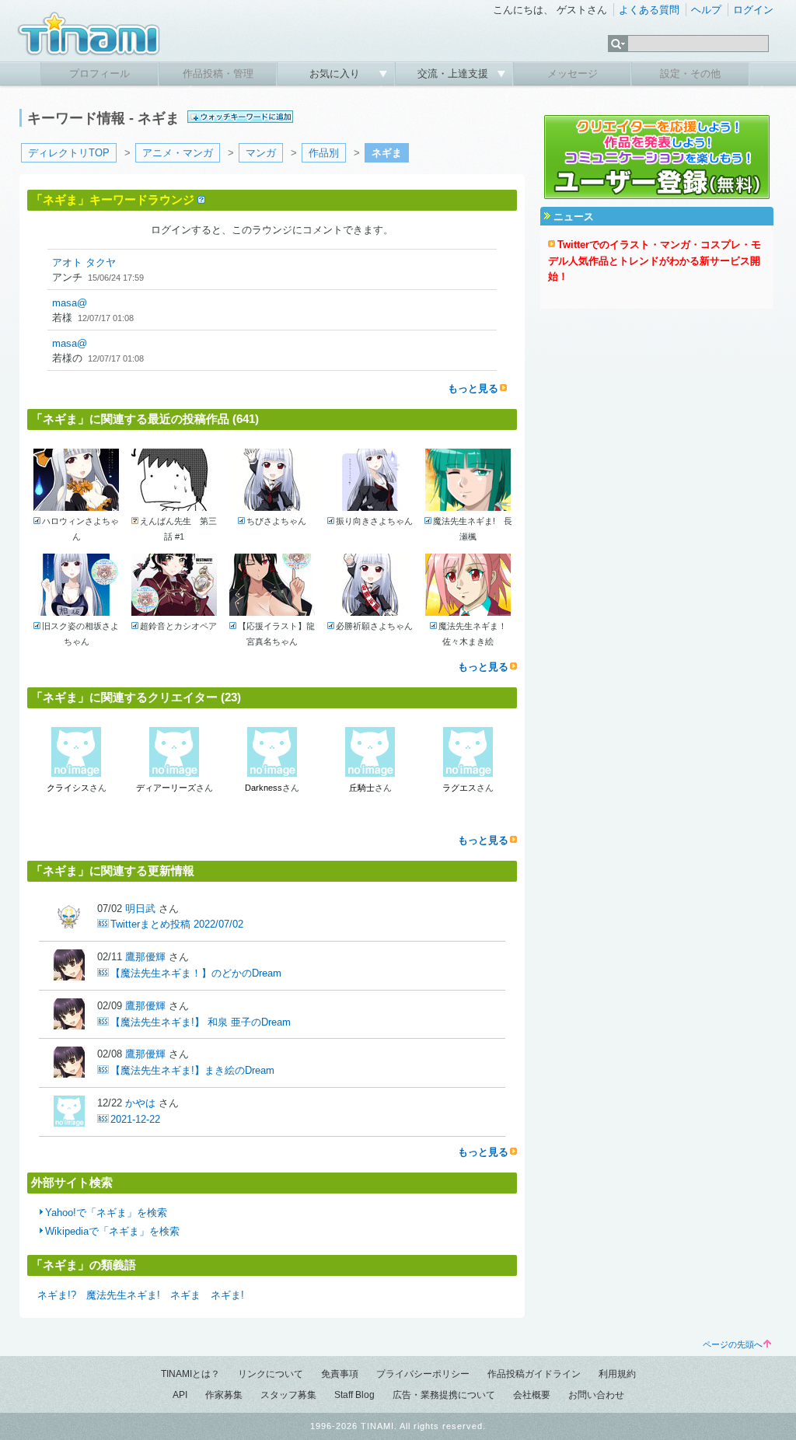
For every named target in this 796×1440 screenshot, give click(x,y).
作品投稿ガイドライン (534, 1373)
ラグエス (459, 787)
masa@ (69, 303)
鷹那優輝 (145, 957)
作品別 (324, 153)
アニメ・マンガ (177, 153)
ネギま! (227, 1295)
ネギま (185, 1295)
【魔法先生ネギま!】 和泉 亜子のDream (200, 1022)
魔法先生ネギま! (123, 1295)
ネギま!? (56, 1295)
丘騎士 (362, 787)
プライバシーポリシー (423, 1373)
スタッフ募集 (288, 1394)
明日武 (140, 908)
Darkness (263, 787)
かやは (140, 1103)
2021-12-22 (135, 1119)
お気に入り (336, 73)
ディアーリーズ (166, 787)
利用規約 (617, 1373)
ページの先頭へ (733, 1344)
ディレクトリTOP (69, 153)
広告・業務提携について (444, 1394)
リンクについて (270, 1373)
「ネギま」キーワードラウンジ (112, 199)
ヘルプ (706, 10)
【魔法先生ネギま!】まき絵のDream (192, 1070)
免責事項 (339, 1373)
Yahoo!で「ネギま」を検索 (106, 1212)
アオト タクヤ (84, 262)
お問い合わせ (596, 1394)
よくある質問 (649, 10)
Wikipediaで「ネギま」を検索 (112, 1231)
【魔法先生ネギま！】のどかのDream (195, 973)
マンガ (261, 153)
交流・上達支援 (454, 73)
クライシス (68, 787)
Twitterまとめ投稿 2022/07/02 (176, 924)
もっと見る (473, 388)
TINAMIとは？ (190, 1373)
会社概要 (531, 1394)
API (180, 1394)
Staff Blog (354, 1394)
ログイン (753, 10)
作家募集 (224, 1394)
